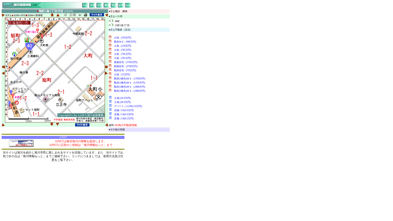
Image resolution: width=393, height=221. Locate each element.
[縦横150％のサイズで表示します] (97, 14)
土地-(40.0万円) (122, 102)
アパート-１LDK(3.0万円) (128, 106)
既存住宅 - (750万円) (125, 70)
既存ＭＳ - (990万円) (125, 41)
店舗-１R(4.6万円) (124, 110)
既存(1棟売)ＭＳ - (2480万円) (129, 86)
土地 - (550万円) (122, 37)
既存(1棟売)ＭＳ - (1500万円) (129, 78)
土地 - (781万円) (122, 49)
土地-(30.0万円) (122, 98)
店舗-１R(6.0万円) (124, 114)
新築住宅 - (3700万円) (125, 62)
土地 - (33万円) (122, 74)
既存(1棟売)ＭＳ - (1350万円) (129, 82)
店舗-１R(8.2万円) (124, 118)
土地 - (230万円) (122, 45)
